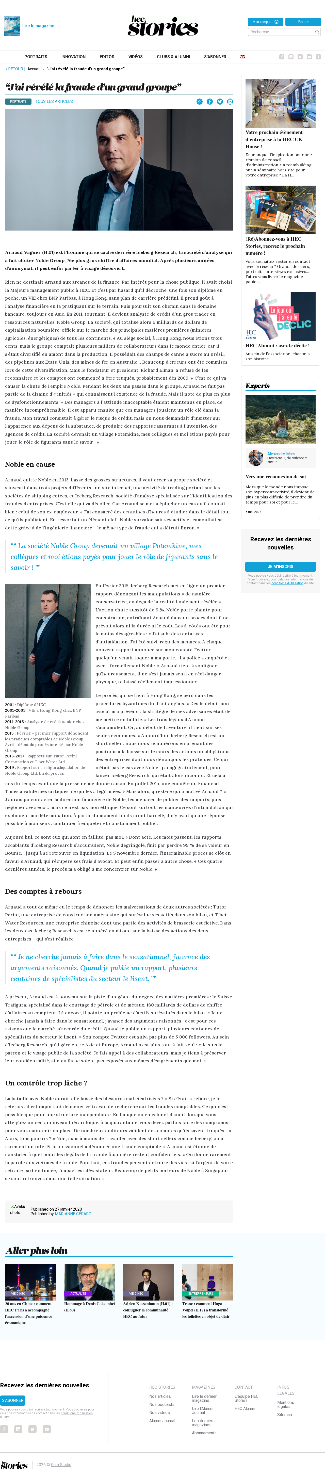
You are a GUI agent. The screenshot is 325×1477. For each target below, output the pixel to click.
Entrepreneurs (200, 1293)
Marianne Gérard (73, 1213)
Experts (258, 384)
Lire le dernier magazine (204, 1398)
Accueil (33, 69)
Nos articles (160, 1396)
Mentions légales (285, 1404)
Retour (16, 69)
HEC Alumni (245, 1408)
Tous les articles (54, 101)
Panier (303, 21)
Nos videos (159, 1412)
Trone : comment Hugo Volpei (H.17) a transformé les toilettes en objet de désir (206, 1310)
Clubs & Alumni (173, 56)
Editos (107, 56)
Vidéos (135, 56)
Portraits (35, 56)
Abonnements (204, 1433)
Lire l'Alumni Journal (202, 1410)
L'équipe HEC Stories (246, 1398)
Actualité (78, 1293)
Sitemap (284, 1414)
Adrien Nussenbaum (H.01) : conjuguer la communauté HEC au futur (148, 1310)
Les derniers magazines (203, 1422)
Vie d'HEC (18, 1293)
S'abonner (215, 56)
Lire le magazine (38, 25)
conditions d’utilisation (287, 583)
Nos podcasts (161, 1404)
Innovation (73, 56)
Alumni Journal (162, 1420)
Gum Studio (61, 1464)
